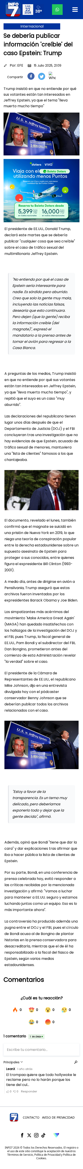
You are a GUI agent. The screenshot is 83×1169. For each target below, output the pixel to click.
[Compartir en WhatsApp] (52, 76)
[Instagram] (36, 1135)
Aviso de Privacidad (58, 1117)
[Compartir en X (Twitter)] (41, 76)
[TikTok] (43, 1135)
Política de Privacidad (47, 1155)
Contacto (31, 1117)
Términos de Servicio (20, 1155)
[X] (29, 1135)
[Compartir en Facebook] (31, 76)
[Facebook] (22, 1135)
